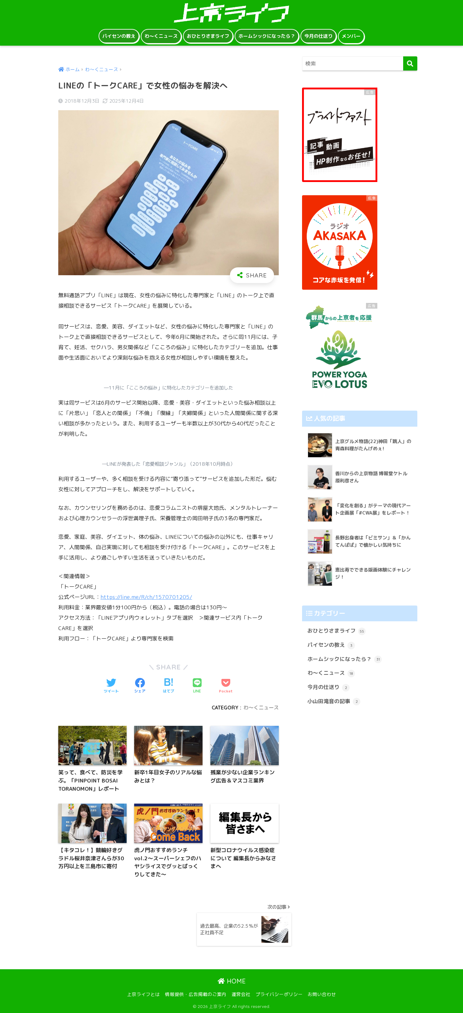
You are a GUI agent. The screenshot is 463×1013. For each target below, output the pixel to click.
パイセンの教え (118, 36)
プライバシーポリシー (279, 994)
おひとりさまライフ (208, 36)
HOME (235, 981)
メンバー (351, 36)
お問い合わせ (322, 994)
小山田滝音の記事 (332, 701)
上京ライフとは (143, 994)
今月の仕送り (318, 36)
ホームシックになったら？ (266, 36)
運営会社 (241, 994)
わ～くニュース (161, 36)
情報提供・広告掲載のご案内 (195, 994)
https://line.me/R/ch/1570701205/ (146, 596)
